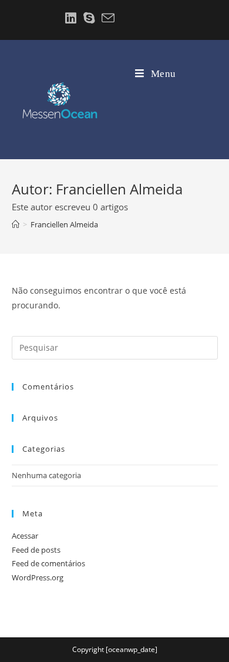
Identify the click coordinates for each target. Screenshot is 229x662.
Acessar (25, 535)
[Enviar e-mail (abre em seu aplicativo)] (106, 18)
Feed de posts (36, 550)
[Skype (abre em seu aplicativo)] (89, 18)
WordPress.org (37, 577)
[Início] (15, 224)
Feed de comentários (48, 563)
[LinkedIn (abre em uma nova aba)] (71, 18)
